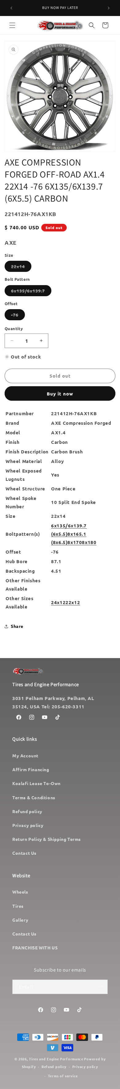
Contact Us (24, 853)
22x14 (21, 267)
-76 (18, 316)
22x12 (73, 602)
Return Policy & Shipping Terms (46, 839)
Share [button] (17, 626)
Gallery (20, 920)
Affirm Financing (30, 769)
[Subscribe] (100, 987)
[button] (12, 25)
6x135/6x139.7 (31, 292)
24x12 (58, 602)
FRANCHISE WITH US (35, 947)
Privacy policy (27, 825)
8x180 (89, 542)
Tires (18, 906)
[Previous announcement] (11, 8)
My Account (25, 755)
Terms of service (63, 1075)
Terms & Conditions (33, 797)
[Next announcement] (108, 8)
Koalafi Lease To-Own (36, 783)
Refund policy (27, 811)
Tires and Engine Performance (56, 1058)
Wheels (20, 892)
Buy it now (60, 394)
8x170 (74, 542)
